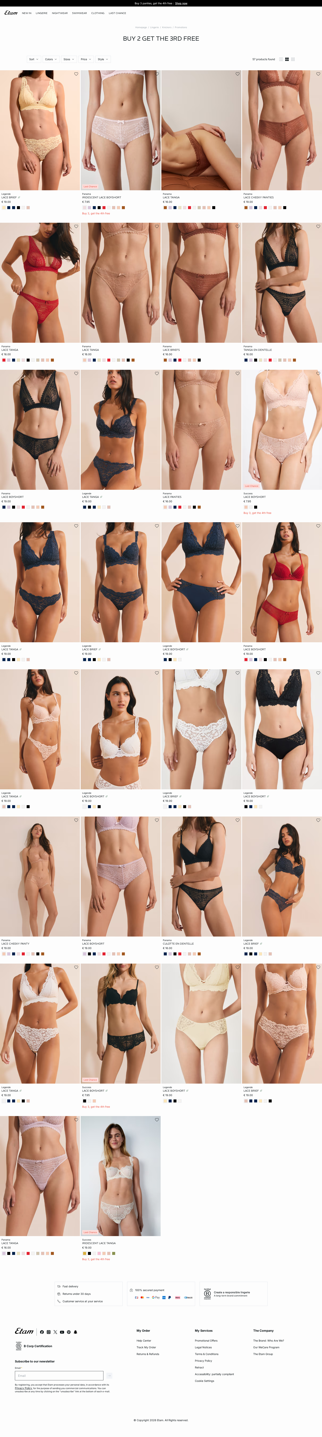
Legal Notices (203, 1347)
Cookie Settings (204, 1380)
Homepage (141, 27)
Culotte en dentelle (178, 943)
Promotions (181, 27)
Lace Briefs (171, 349)
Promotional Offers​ (206, 1340)
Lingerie (154, 27)
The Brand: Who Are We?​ (268, 1340)
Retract (199, 1367)
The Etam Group (263, 1354)
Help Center (144, 1340)
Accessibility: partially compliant (214, 1374)
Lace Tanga (171, 197)
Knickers (166, 27)
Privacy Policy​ (203, 1360)
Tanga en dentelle (258, 349)
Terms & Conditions (206, 1354)
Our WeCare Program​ (266, 1347)
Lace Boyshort (12, 497)
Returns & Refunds (148, 1354)
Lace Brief (9, 197)
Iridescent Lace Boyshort (101, 197)
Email (18, 1368)
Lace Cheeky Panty (15, 943)
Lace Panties (172, 497)
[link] (26, 13)
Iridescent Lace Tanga (99, 1243)
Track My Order (146, 1347)
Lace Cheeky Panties (259, 197)
